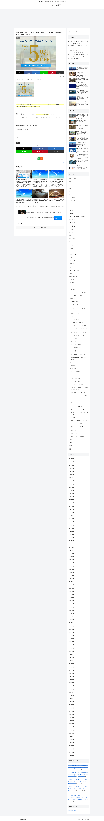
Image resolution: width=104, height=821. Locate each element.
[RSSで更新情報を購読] (41, 158)
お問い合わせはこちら (73, 810)
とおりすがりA (81, 776)
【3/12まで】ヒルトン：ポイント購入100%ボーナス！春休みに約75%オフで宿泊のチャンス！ (78, 781)
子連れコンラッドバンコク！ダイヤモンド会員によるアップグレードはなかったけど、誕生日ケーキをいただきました (78, 797)
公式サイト (22, 137)
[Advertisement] (52, 18)
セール (18, 142)
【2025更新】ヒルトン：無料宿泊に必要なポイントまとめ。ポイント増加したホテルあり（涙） (78, 767)
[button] (60, 72)
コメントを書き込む (40, 228)
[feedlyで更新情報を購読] (38, 158)
